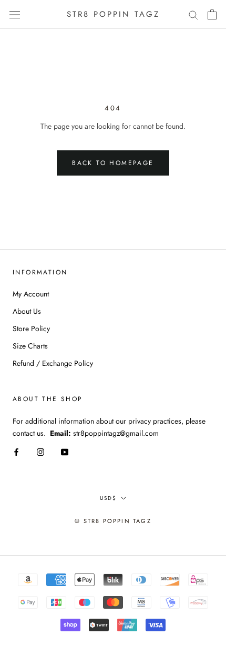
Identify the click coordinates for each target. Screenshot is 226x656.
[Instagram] (40, 451)
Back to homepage (112, 163)
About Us (27, 311)
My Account (31, 294)
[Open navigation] (14, 14)
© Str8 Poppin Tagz (113, 521)
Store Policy (31, 328)
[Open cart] (212, 14)
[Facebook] (16, 451)
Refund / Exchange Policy (53, 363)
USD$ (108, 498)
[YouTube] (64, 451)
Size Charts (30, 346)
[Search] (193, 14)
